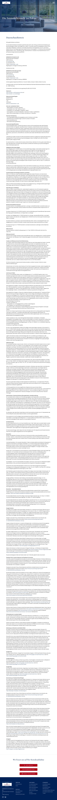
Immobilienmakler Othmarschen (46, 788)
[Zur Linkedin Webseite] (5, 797)
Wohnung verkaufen (33, 787)
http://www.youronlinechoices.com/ (38, 733)
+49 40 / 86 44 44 (29, 765)
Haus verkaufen (32, 785)
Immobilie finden (32, 793)
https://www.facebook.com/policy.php (20, 592)
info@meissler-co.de (13, 64)
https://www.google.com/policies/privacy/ (35, 654)
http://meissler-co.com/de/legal (13, 93)
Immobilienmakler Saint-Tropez (48, 792)
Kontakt (18, 789)
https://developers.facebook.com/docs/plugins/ (16, 690)
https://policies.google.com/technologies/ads (38, 549)
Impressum (18, 792)
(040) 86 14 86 (11, 61)
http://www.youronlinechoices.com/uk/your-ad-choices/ (19, 611)
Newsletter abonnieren (29, 773)
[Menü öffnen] (54, 3)
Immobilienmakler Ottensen (49, 790)
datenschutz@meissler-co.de (12, 103)
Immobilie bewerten (33, 784)
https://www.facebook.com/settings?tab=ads (40, 602)
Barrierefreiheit (19, 791)
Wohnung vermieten (33, 790)
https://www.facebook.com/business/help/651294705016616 (19, 595)
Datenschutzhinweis (20, 794)
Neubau (31, 792)
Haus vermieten (32, 789)
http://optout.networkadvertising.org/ (35, 608)
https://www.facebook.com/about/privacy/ (15, 723)
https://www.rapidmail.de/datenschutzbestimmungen (22, 493)
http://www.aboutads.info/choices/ (16, 733)
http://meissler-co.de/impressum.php (14, 92)
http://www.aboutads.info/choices (25, 610)
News (17, 785)
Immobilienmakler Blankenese (46, 785)
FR (54, 1)
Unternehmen (19, 784)
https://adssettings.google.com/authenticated (17, 552)
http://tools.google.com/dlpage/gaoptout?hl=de (29, 545)
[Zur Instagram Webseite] (3, 797)
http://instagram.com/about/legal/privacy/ (15, 749)
